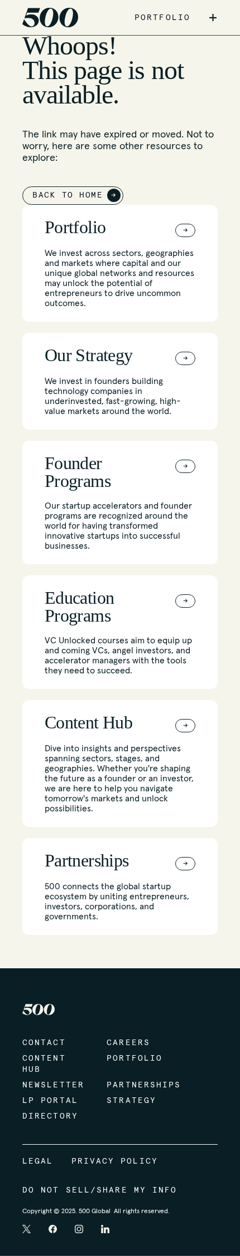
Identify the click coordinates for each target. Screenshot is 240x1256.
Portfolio (134, 1058)
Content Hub (44, 1064)
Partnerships (138, 1085)
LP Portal (50, 1101)
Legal (38, 1161)
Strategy (131, 1101)
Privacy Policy (114, 1161)
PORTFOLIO (162, 18)
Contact (44, 1043)
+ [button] (213, 17)
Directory (50, 1116)
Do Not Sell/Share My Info (99, 1190)
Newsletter (53, 1085)
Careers (128, 1043)
